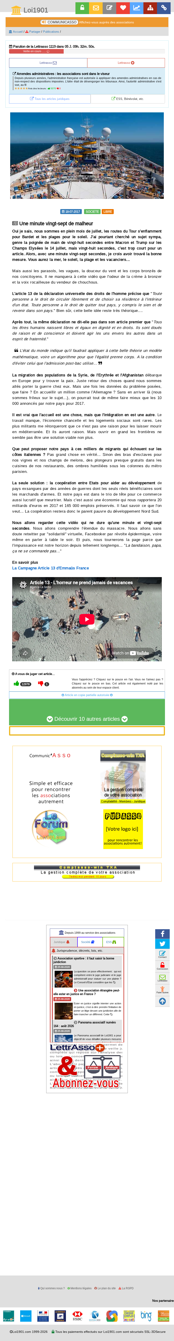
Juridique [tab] (60, 942)
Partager (34, 31)
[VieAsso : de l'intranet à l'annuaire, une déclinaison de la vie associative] (164, 8)
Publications (51, 31)
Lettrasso (46, 62)
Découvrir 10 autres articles (87, 719)
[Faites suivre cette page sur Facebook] (162, 934)
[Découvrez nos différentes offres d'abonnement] (123, 8)
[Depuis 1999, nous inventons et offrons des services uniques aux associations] (136, 8)
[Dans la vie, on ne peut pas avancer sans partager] (150, 8)
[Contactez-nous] (109, 8)
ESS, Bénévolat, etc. (129, 99)
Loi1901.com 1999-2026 (30, 1332)
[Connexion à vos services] (82, 8)
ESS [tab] (109, 942)
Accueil (17, 31)
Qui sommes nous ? (52, 1288)
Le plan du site (106, 1288)
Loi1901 (35, 10)
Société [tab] (86, 942)
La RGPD (127, 1288)
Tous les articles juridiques (52, 99)
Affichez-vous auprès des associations (91, 22)
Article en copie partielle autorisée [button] (87, 695)
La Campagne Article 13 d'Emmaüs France (50, 568)
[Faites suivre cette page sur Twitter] (162, 944)
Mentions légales (81, 1288)
